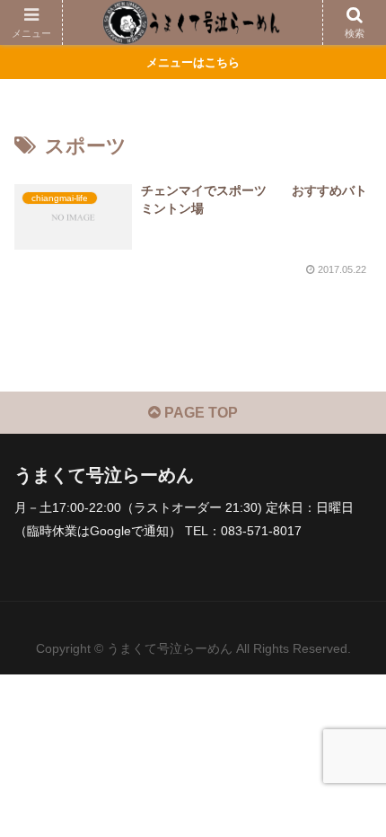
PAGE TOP (199, 412)
